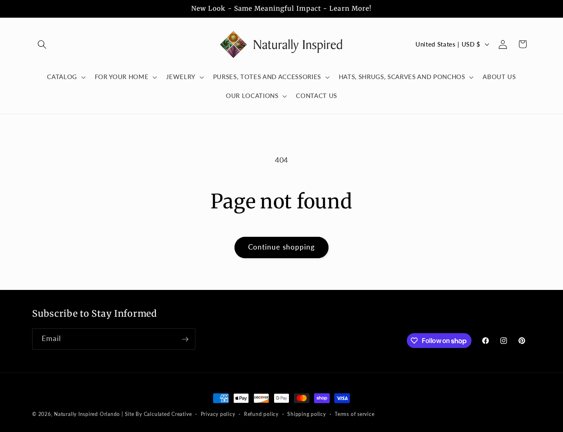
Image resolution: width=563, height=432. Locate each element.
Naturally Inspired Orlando (87, 414)
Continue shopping (281, 247)
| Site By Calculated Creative (157, 414)
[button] (42, 44)
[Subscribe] (185, 339)
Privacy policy (218, 414)
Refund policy (261, 414)
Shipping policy (306, 414)
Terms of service (354, 414)
